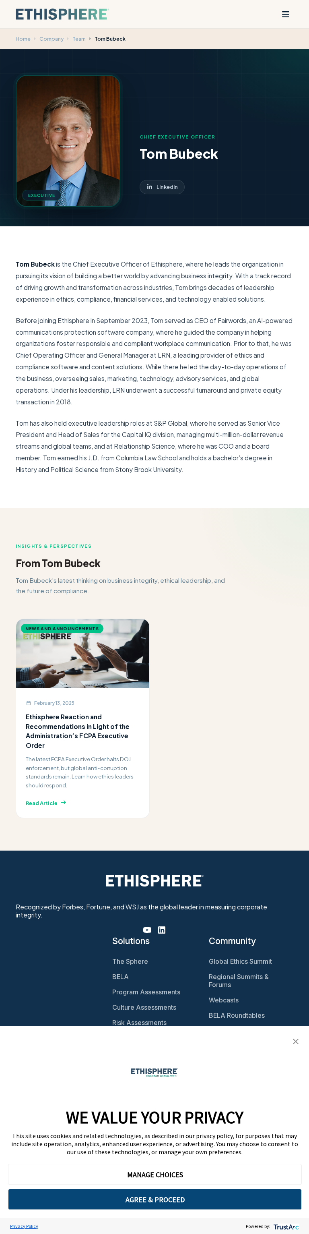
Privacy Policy (24, 1226)
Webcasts (224, 1000)
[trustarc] (285, 1226)
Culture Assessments (144, 1007)
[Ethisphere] (62, 14)
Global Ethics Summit (240, 961)
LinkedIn (167, 187)
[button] (296, 1040)
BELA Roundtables (237, 1015)
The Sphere (130, 961)
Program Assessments (146, 992)
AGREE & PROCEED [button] (155, 1199)
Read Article (42, 803)
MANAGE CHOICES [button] (155, 1174)
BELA (120, 977)
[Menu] (286, 14)
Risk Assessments (139, 1023)
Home (23, 38)
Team (79, 38)
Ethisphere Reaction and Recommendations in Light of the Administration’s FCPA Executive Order (78, 731)
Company (51, 38)
